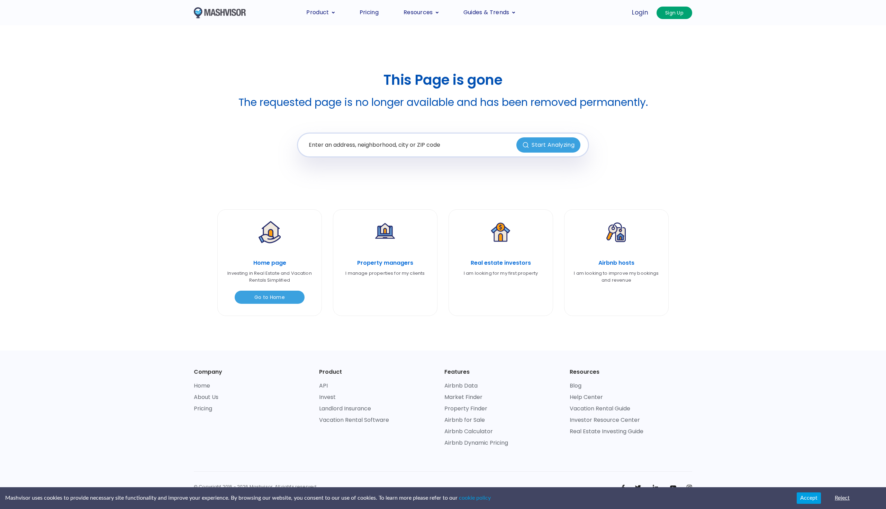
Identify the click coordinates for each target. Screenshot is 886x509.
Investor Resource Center (605, 420)
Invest (327, 397)
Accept (808, 498)
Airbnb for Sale (464, 420)
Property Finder (465, 408)
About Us (206, 397)
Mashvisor (261, 486)
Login (640, 12)
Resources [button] (418, 12)
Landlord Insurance (345, 408)
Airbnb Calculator (468, 431)
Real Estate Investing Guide (606, 431)
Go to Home (269, 297)
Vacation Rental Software (354, 420)
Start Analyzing (553, 145)
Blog (575, 386)
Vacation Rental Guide (600, 408)
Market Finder (463, 397)
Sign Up (674, 12)
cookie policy (475, 498)
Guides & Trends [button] (486, 12)
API (323, 386)
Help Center (586, 397)
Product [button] (317, 12)
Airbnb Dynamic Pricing (476, 443)
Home (202, 386)
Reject (842, 498)
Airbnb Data (461, 386)
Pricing (369, 12)
